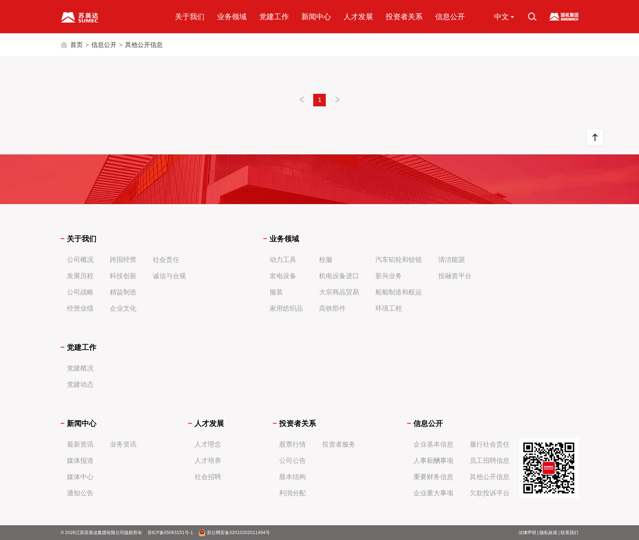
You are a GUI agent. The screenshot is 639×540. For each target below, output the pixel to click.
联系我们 (569, 532)
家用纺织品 (286, 308)
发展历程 (80, 276)
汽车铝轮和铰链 (398, 259)
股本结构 (292, 477)
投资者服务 (338, 444)
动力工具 (283, 259)
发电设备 (283, 276)
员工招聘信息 (490, 460)
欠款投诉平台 (490, 493)
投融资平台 (454, 276)
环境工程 (388, 308)
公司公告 (292, 460)
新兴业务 (388, 276)
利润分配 (292, 493)
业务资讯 (123, 444)
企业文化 (123, 308)
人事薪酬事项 (433, 460)
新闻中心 (316, 17)
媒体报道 (80, 460)
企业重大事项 (433, 493)
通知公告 (80, 493)
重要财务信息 (433, 477)
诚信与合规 (169, 276)
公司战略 (80, 292)
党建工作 (274, 17)
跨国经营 (123, 259)
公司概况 (80, 259)
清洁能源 (451, 259)
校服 (325, 259)
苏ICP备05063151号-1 (170, 532)
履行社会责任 (490, 444)
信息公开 (450, 17)
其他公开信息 (144, 44)
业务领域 (232, 17)
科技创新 (123, 276)
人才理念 (208, 444)
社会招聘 (208, 477)
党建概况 (80, 368)
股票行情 (292, 444)
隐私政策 (548, 532)
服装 (276, 292)
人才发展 (358, 17)
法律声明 (527, 532)
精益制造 (123, 292)
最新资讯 (80, 444)
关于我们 (189, 17)
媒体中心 (80, 477)
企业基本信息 (433, 444)
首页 (76, 44)
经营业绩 (80, 308)
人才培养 (208, 460)
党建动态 (80, 384)
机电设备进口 (339, 276)
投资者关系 (404, 17)
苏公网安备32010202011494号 (238, 532)
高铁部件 (332, 308)
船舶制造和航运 (398, 292)
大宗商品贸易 (339, 292)
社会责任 (166, 259)
